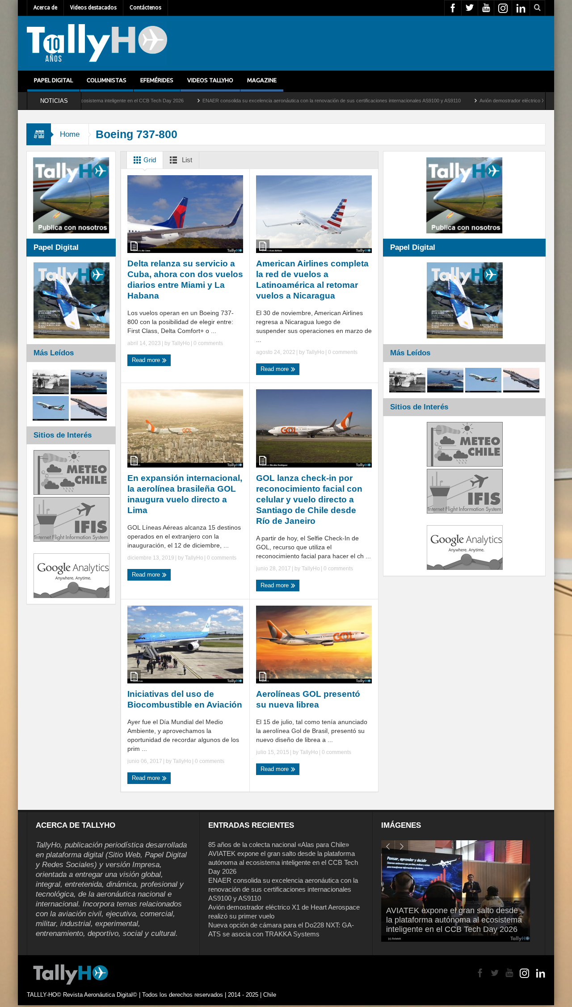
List (186, 160)
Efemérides (156, 80)
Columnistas (106, 80)
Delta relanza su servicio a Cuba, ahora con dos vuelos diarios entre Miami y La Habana (185, 279)
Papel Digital (53, 80)
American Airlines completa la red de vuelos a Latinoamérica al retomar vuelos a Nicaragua (312, 279)
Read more (147, 360)
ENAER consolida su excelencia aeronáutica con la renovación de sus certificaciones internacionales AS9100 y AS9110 (291, 100)
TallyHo (181, 343)
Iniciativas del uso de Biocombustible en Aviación (184, 699)
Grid (149, 160)
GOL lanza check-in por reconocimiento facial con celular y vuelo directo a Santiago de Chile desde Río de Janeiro (309, 499)
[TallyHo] (97, 43)
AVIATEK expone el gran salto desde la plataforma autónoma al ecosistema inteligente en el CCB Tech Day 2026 (283, 862)
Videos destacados (93, 7)
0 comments (207, 343)
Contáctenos (145, 7)
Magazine (262, 80)
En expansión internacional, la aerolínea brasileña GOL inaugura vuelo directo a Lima (184, 494)
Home (70, 134)
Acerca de (45, 7)
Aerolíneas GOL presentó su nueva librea (308, 699)
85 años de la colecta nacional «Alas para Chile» (278, 844)
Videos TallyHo (210, 80)
